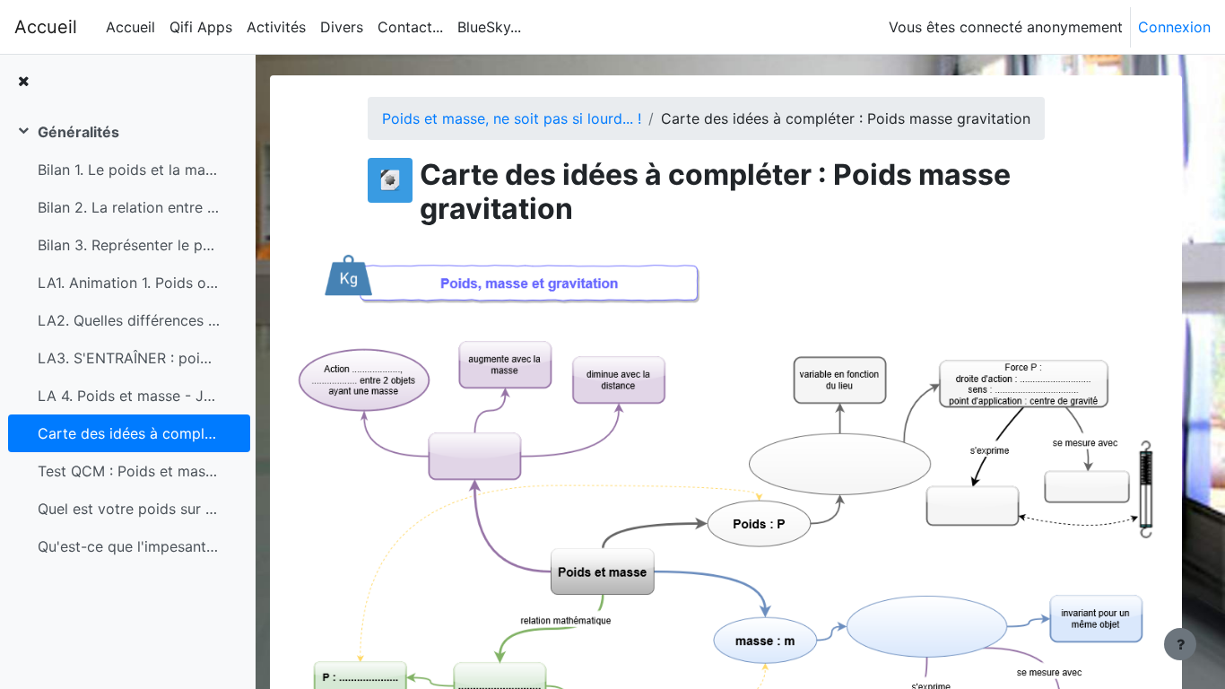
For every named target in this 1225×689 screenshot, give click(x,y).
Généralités (78, 132)
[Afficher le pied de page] (1180, 644)
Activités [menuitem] (276, 27)
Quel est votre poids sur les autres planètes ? (129, 509)
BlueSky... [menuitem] (489, 27)
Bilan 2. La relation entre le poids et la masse (129, 207)
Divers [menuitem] (341, 27)
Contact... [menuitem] (410, 27)
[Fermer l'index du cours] (23, 81)
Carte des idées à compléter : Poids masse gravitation (129, 433)
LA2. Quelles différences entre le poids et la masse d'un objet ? (129, 320)
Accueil (45, 27)
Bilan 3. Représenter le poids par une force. (129, 245)
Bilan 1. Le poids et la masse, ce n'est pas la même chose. (129, 170)
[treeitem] (127, 339)
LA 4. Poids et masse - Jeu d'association (129, 396)
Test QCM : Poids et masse (129, 471)
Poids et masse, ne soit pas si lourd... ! (511, 118)
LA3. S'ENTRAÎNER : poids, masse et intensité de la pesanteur (129, 358)
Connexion (1174, 27)
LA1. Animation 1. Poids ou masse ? (129, 283)
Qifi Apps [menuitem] (200, 27)
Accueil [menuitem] (130, 27)
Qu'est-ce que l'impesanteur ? (129, 546)
